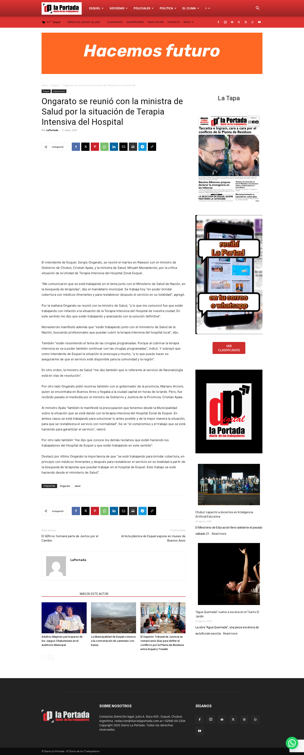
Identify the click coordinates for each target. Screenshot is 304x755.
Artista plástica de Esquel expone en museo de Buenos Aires (153, 538)
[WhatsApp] (252, 22)
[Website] (246, 22)
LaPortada (52, 130)
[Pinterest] (95, 147)
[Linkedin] (114, 147)
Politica (166, 8)
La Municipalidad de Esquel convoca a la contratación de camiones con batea (113, 641)
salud (77, 485)
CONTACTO (174, 22)
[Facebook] (218, 22)
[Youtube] (259, 22)
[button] (257, 9)
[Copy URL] (152, 147)
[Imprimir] (133, 147)
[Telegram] (142, 147)
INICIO (187, 22)
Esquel (94, 8)
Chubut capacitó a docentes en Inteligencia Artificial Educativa (224, 514)
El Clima (189, 8)
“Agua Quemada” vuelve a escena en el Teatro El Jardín (227, 614)
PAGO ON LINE (156, 22)
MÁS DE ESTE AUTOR (94, 593)
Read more (219, 534)
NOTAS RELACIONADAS (59, 593)
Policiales (142, 8)
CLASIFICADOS (115, 22)
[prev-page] (44, 657)
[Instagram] (225, 22)
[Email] (123, 147)
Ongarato (65, 485)
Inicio (45, 85)
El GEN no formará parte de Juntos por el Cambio (70, 538)
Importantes (59, 91)
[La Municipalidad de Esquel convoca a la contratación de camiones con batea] (113, 617)
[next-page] (50, 657)
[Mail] (232, 22)
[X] (239, 22)
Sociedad (117, 8)
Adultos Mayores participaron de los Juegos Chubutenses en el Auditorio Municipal (62, 641)
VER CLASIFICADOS (229, 348)
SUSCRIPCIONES (135, 22)
